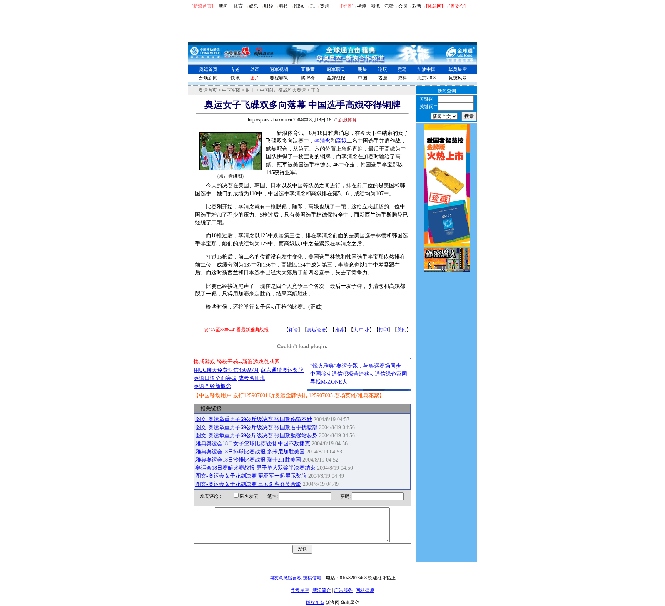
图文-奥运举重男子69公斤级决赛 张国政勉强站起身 (256, 435)
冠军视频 (279, 69)
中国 (362, 78)
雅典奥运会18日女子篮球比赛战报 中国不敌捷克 (252, 444)
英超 (324, 6)
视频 (361, 6)
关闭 (401, 329)
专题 (235, 69)
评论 (293, 329)
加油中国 (426, 69)
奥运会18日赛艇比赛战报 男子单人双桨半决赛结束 (255, 468)
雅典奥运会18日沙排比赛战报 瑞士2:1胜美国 (248, 460)
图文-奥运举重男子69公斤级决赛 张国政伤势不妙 (253, 419)
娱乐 (253, 6)
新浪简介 (321, 590)
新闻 (223, 6)
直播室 (308, 69)
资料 (402, 78)
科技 (283, 6)
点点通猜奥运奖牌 (282, 370)
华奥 (347, 6)
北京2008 (426, 78)
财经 (268, 6)
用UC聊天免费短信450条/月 (226, 370)
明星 (362, 69)
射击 (250, 90)
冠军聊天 (336, 69)
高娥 (341, 141)
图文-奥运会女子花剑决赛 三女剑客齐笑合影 (248, 484)
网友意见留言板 (285, 578)
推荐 (339, 329)
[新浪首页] (202, 6)
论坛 (382, 69)
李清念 (322, 141)
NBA (299, 6)
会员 (403, 6)
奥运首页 (208, 69)
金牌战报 (336, 78)
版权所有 (315, 602)
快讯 (235, 78)
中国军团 (231, 90)
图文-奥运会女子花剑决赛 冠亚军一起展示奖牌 (251, 476)
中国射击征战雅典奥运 (283, 90)
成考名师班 (251, 378)
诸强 (382, 78)
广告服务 (343, 590)
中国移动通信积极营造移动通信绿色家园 (358, 374)
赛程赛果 (279, 78)
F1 (312, 6)
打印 (383, 329)
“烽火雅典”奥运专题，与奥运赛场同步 (355, 366)
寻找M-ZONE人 (329, 382)
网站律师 (365, 590)
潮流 (375, 6)
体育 (238, 6)
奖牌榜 (308, 78)
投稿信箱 (312, 578)
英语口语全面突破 (215, 378)
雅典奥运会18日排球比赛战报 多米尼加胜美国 (250, 452)
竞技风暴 (457, 78)
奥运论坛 (316, 329)
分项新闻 (208, 78)
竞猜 (389, 6)
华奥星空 (457, 69)
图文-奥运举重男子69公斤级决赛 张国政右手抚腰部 (256, 427)
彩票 (416, 6)
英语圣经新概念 (212, 386)
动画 (254, 69)
